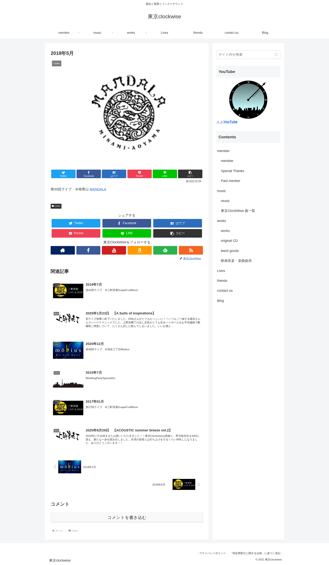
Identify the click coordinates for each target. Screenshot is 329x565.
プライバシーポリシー (212, 553)
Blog (220, 301)
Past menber (230, 181)
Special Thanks (232, 171)
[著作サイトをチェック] (63, 250)
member (223, 151)
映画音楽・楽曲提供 (236, 261)
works (221, 221)
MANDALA (98, 189)
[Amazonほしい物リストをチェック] (140, 250)
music (221, 191)
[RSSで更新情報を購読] (191, 250)
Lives (57, 206)
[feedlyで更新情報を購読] (165, 250)
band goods (230, 251)
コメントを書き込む (126, 517)
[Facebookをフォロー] (88, 250)
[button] (190, 174)
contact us (225, 291)
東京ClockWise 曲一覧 (238, 211)
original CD (229, 241)
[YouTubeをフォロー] (114, 250)
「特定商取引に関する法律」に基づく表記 (255, 553)
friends (222, 281)
